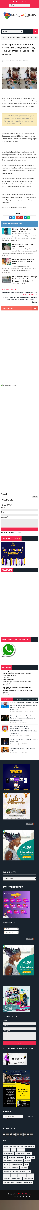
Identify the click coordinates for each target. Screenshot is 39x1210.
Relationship (18, 1160)
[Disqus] (19, 411)
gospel (22, 1171)
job (28, 1171)
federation (7, 1171)
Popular (19, 699)
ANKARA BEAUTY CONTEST (11, 1146)
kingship (6, 1175)
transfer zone (28, 1178)
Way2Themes (26, 1194)
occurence (22, 1175)
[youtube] (25, 2)
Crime (26, 61)
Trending (7, 1168)
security (7, 1178)
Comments (32, 699)
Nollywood (30, 1157)
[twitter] (13, 2)
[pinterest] (29, 1196)
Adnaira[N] (29, 823)
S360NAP (27, 1160)
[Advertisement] (19, 362)
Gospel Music (20, 1153)
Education (21, 1150)
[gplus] (15, 1196)
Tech (26, 1164)
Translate (10, 1119)
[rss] (22, 2)
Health (29, 1153)
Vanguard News (8, 679)
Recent (7, 699)
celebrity (15, 1168)
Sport (6, 1164)
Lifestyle (12, 1157)
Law (5, 1157)
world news (28, 1182)
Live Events (20, 1157)
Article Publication (27, 1146)
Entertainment (8, 1153)
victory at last (9, 1182)
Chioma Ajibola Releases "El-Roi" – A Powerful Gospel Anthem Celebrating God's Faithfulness (22, 718)
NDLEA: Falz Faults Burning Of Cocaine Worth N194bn (24, 230)
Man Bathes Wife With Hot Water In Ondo (22, 245)
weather (19, 1182)
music (14, 1175)
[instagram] (19, 2)
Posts (7, 929)
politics (30, 1175)
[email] (24, 1196)
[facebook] (16, 2)
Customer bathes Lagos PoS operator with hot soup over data (23, 261)
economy (24, 1168)
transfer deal (16, 1178)
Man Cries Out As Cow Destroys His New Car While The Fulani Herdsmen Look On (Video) (24, 279)
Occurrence (8, 1160)
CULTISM (6, 1150)
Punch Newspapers (9, 672)
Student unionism (16, 1164)
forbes (15, 1171)
